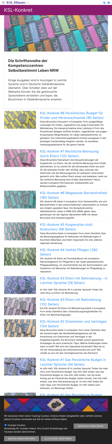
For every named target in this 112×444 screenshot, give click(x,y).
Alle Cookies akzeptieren (58, 438)
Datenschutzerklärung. (91, 426)
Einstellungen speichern (21, 438)
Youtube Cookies (16, 425)
